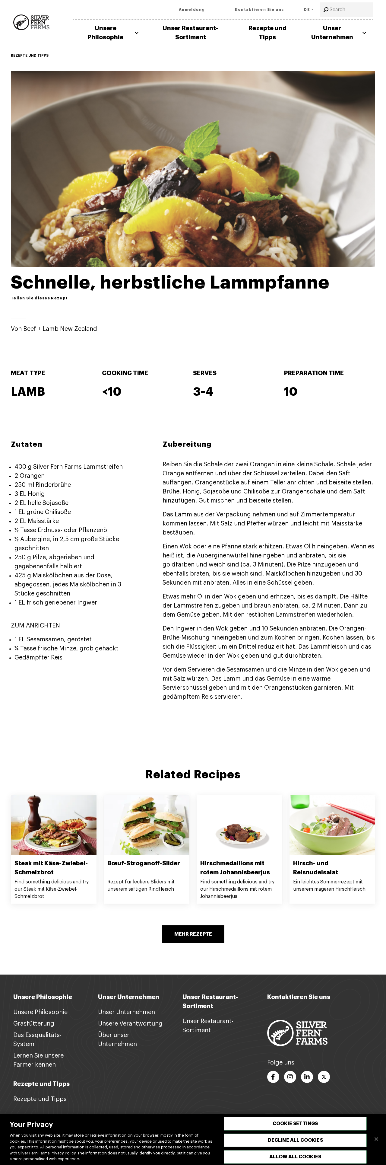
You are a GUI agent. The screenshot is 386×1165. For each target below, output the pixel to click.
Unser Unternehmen (332, 32)
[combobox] (346, 9)
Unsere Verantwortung (130, 1024)
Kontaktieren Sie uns (298, 997)
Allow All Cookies (295, 1156)
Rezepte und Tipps (267, 32)
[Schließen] (376, 1139)
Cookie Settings (295, 1123)
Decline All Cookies (295, 1140)
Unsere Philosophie (105, 32)
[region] (193, 1139)
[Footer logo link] (297, 1033)
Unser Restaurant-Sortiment (190, 32)
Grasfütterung (33, 1024)
